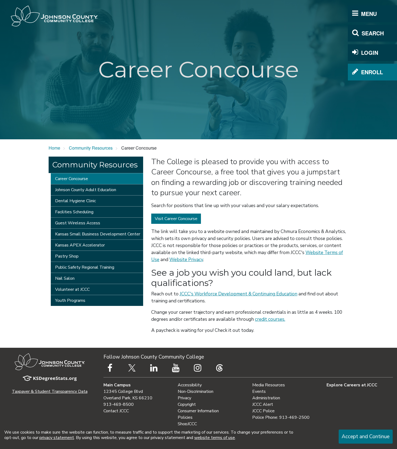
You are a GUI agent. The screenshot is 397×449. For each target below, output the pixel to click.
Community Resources (91, 148)
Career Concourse (71, 179)
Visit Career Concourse (176, 219)
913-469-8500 (118, 404)
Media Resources (268, 385)
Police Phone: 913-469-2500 (280, 417)
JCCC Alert (262, 404)
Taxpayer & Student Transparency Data (50, 391)
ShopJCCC (187, 424)
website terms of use (214, 438)
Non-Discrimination (195, 391)
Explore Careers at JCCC (352, 385)
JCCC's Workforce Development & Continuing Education (238, 294)
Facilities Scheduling (74, 212)
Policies (185, 417)
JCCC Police (263, 411)
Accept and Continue (365, 436)
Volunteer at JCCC (72, 289)
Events (259, 391)
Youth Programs (70, 300)
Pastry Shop (67, 256)
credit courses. (270, 319)
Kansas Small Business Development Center (97, 234)
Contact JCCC (116, 411)
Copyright (187, 404)
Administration (266, 398)
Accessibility (190, 385)
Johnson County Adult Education (85, 190)
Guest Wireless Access (77, 223)
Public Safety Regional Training (84, 267)
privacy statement (56, 438)
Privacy (184, 398)
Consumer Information (198, 411)
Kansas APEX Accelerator (80, 245)
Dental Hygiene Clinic (75, 201)
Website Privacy (186, 259)
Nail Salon (65, 278)
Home (54, 148)
